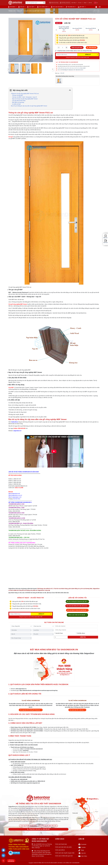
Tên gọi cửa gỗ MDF (17, 95)
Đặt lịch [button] (105, 237)
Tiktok (82, 850)
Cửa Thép (31, 6)
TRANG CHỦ (12, 11)
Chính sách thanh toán (61, 844)
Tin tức (79, 2)
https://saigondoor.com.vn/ (15, 495)
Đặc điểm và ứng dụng (18, 102)
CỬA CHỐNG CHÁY (43, 6)
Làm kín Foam (59, 633)
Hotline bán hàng (54, 2)
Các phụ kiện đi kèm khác (19, 100)
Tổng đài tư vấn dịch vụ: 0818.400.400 (39, 829)
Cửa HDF (11, 387)
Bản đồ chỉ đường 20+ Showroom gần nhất (77, 601)
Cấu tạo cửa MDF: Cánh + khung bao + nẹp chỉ (24, 97)
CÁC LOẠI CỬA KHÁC (58, 6)
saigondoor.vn (17, 430)
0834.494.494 (92, 47)
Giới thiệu (73, 2)
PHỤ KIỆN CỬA (71, 6)
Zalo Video (84, 856)
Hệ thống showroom (66, 2)
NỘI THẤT (82, 6)
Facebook (83, 844)
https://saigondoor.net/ (14, 493)
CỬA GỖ (22, 6)
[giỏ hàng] (96, 7)
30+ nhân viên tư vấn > (78, 69)
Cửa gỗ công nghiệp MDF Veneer (17, 304)
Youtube (83, 847)
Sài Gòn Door (16, 498)
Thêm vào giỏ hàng (76, 47)
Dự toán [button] (105, 242)
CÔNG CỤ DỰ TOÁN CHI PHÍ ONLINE (76, 614)
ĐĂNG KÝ (88, 54)
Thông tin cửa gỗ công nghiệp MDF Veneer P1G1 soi (25, 93)
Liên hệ (90, 2)
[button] (3, 850)
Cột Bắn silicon (81, 633)
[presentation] (9, 69)
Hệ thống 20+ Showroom (68, 69)
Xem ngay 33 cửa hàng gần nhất (28, 825)
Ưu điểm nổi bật (16, 104)
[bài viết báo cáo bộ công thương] (19, 853)
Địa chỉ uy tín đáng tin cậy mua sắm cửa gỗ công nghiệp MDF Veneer (29, 105)
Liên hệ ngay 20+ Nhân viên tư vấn (48, 825)
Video (85, 2)
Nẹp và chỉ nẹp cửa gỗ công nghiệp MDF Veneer (25, 98)
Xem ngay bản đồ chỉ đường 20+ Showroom (30, 709)
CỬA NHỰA (12, 6)
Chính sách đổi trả (60, 850)
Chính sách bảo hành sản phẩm (63, 847)
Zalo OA (83, 853)
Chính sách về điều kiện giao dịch (64, 855)
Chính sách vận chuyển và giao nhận (64, 853)
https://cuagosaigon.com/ (14, 497)
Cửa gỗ (10, 136)
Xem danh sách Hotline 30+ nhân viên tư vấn (76, 605)
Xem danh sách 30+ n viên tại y (77, 709)
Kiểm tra (83, 637)
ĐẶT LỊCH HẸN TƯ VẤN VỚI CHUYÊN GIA (76, 610)
